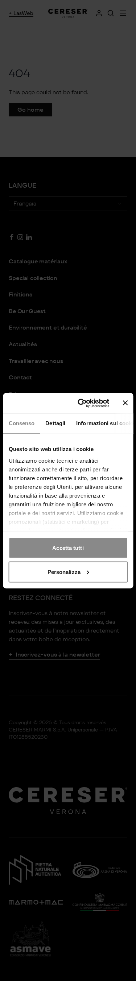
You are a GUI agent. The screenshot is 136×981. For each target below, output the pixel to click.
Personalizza (64, 572)
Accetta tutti (67, 548)
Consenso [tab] (21, 423)
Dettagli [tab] (55, 423)
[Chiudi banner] (125, 403)
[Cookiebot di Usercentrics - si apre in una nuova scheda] (81, 403)
